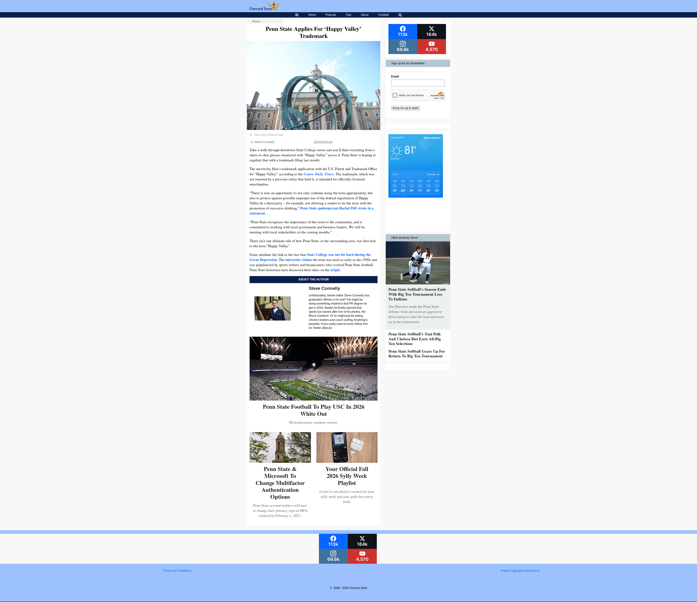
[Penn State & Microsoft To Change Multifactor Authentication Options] (280, 461)
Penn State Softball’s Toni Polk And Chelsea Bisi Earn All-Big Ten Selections (414, 338)
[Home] (264, 9)
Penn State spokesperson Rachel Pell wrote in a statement (312, 210)
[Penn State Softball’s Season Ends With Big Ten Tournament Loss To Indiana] (418, 285)
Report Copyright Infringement (520, 570)
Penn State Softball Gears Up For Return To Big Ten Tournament (416, 353)
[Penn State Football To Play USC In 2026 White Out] (314, 399)
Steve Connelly (264, 142)
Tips (348, 14)
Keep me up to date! (405, 108)
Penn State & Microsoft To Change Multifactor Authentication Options (280, 482)
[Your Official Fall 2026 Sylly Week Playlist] (347, 461)
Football (383, 14)
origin (335, 269)
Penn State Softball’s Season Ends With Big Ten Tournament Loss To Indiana (417, 294)
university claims (298, 259)
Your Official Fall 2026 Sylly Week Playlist (346, 475)
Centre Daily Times (319, 173)
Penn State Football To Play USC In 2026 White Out (313, 410)
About (364, 14)
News (312, 14)
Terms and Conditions (177, 570)
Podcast (330, 14)
